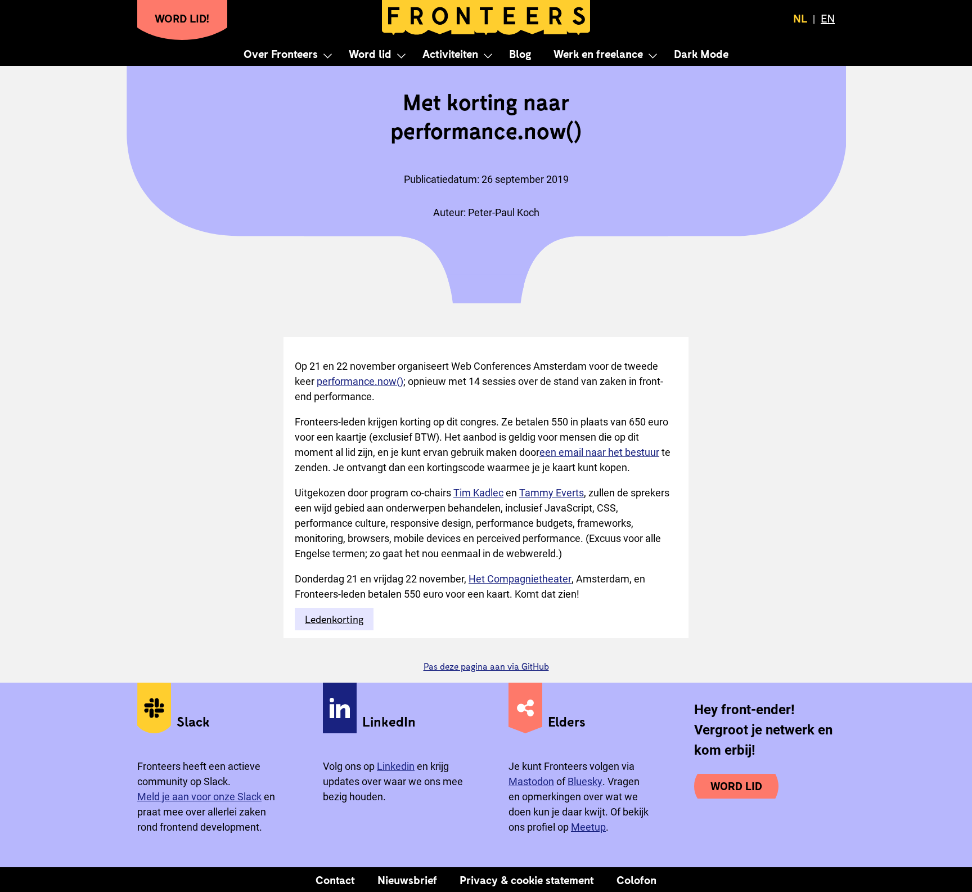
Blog (520, 53)
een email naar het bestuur (599, 452)
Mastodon (531, 781)
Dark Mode (701, 53)
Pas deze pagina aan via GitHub (486, 666)
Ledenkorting (334, 619)
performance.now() (360, 381)
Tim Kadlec (478, 493)
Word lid (370, 53)
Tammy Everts (551, 493)
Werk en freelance (598, 53)
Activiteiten (450, 53)
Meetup (588, 827)
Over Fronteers (281, 53)
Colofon (636, 879)
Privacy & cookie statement (527, 879)
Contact (335, 879)
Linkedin (396, 766)
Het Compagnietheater (520, 579)
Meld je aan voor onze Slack (199, 797)
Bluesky (585, 781)
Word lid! (182, 18)
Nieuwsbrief (407, 879)
